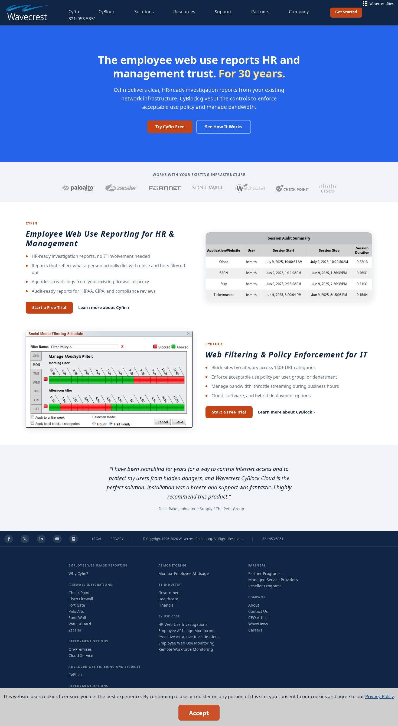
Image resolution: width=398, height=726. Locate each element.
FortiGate (76, 605)
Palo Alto (76, 611)
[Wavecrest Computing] (26, 12)
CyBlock (107, 12)
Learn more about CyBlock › (286, 412)
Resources (184, 12)
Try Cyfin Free (169, 127)
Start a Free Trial (49, 307)
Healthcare (168, 598)
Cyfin (73, 12)
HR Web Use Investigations (182, 624)
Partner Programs (264, 573)
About (253, 605)
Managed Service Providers (273, 579)
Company (299, 12)
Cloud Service (80, 655)
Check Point (79, 592)
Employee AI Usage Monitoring (186, 630)
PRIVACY (116, 538)
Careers (255, 630)
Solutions (144, 12)
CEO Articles (259, 617)
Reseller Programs (265, 585)
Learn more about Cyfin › (103, 307)
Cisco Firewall (80, 598)
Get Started (346, 11)
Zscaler (74, 630)
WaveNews (258, 623)
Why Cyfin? (78, 573)
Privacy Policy (379, 696)
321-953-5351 (82, 19)
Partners (260, 12)
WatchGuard (79, 623)
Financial (166, 605)
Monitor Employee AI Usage (183, 573)
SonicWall (77, 617)
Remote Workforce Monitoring (185, 649)
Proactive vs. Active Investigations (189, 636)
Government (169, 592)
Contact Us (258, 611)
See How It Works (223, 127)
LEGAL (97, 538)
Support (223, 12)
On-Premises (80, 649)
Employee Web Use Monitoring (186, 643)
